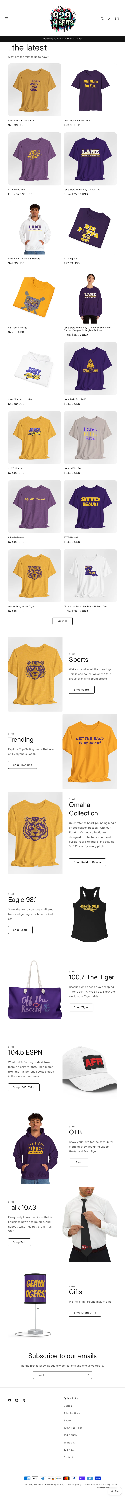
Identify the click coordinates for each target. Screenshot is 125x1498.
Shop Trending (22, 764)
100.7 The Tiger (73, 1427)
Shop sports (82, 689)
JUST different (16, 468)
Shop (79, 1162)
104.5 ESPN (70, 1435)
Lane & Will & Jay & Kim (21, 120)
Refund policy (74, 1484)
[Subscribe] (88, 1375)
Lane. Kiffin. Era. (73, 468)
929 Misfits (39, 1484)
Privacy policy (110, 1484)
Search (68, 1405)
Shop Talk (19, 1242)
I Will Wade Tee (16, 189)
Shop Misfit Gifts (85, 1312)
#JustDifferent (16, 537)
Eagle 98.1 (70, 1442)
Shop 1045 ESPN (24, 1087)
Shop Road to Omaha (87, 862)
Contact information (107, 1488)
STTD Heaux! (71, 537)
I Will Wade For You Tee (77, 120)
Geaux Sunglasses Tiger (21, 606)
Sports (67, 1420)
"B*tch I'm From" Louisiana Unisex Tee (85, 606)
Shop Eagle (20, 929)
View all (62, 620)
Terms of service (92, 1484)
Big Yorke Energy (17, 327)
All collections (72, 1413)
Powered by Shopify (55, 1484)
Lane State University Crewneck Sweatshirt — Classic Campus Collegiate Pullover (89, 329)
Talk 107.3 (69, 1450)
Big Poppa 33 (71, 258)
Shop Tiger (81, 1007)
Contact (68, 1457)
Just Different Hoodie (20, 399)
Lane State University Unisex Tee (82, 189)
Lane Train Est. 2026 (75, 399)
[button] (6, 18)
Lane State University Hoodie (24, 258)
